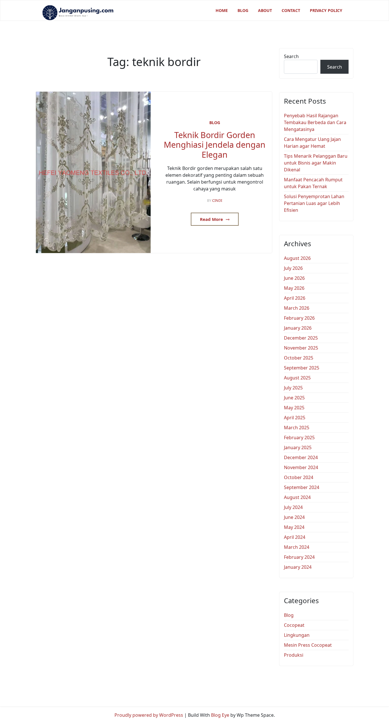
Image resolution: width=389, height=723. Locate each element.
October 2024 (298, 477)
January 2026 (298, 328)
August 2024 (297, 497)
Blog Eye (220, 715)
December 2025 (301, 338)
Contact (291, 10)
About (265, 10)
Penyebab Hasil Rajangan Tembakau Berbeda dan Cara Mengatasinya (315, 122)
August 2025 (297, 378)
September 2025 (301, 368)
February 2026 (299, 318)
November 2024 (301, 467)
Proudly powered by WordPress (148, 715)
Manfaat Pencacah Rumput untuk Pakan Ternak (313, 183)
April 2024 (294, 537)
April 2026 (294, 298)
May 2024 (294, 527)
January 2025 (298, 447)
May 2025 (294, 407)
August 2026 (297, 258)
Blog (243, 10)
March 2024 (296, 547)
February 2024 (299, 557)
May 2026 (294, 288)
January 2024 (298, 567)
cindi (217, 200)
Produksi (293, 655)
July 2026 (293, 268)
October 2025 (298, 358)
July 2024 (293, 507)
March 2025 (296, 427)
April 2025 (294, 417)
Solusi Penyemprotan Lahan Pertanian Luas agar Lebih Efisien (314, 203)
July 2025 (293, 388)
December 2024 (301, 457)
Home (222, 10)
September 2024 (301, 487)
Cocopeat (294, 625)
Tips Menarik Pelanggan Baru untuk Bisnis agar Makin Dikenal (315, 163)
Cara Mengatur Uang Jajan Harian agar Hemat (312, 142)
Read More (212, 219)
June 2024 (294, 517)
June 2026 (294, 278)
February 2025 (299, 437)
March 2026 (296, 308)
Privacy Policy (326, 10)
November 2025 (301, 348)
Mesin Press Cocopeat (308, 645)
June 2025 (294, 398)
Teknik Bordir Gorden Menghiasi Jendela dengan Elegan (214, 145)
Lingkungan (297, 635)
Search (291, 56)
